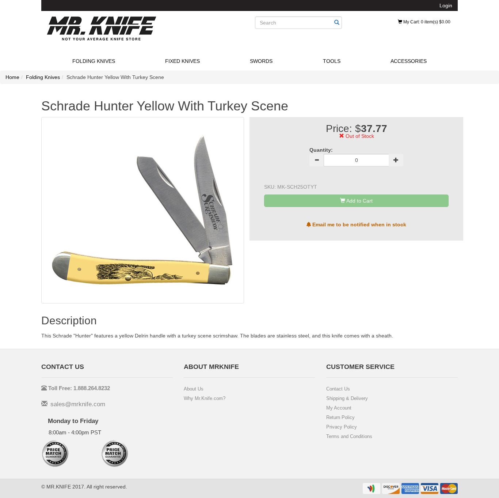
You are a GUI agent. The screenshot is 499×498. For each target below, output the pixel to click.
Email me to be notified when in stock (358, 224)
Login (445, 5)
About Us (193, 389)
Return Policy (340, 417)
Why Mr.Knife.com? (204, 398)
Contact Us (338, 389)
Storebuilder (101, 28)
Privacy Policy (341, 427)
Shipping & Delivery (347, 398)
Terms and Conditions (349, 436)
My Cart (426, 21)
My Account (338, 408)
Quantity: (321, 150)
